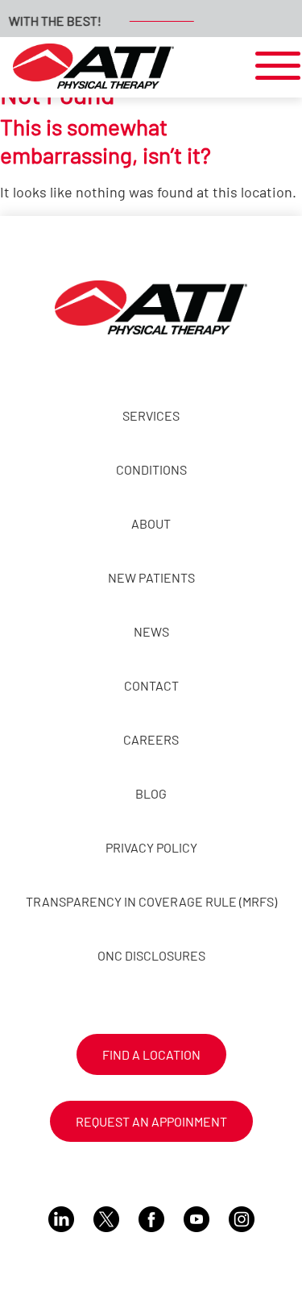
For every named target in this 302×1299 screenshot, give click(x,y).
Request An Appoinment (151, 1121)
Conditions (151, 469)
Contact (151, 685)
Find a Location (151, 1054)
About (151, 523)
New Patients (151, 577)
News (151, 631)
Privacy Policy (151, 847)
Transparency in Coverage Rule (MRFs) (151, 901)
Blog (151, 793)
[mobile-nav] (273, 67)
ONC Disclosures (151, 955)
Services (151, 415)
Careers (151, 739)
